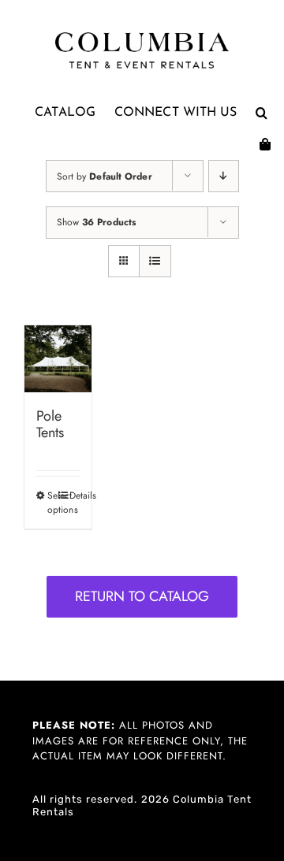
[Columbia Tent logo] (142, 37)
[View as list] (155, 261)
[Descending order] (223, 176)
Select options (52, 502)
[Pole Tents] (58, 358)
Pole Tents (50, 424)
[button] (261, 112)
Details (74, 495)
